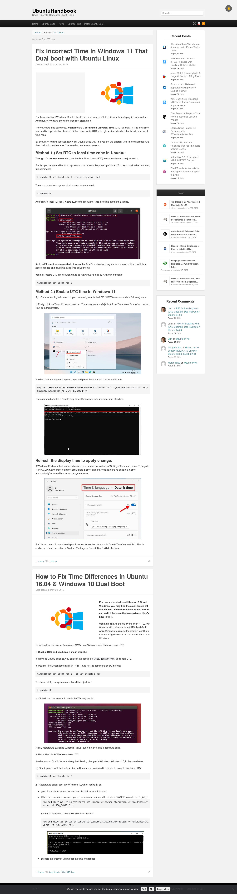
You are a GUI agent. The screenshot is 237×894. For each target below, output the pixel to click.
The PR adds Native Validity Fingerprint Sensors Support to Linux (185, 171)
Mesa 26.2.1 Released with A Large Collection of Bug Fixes (186, 74)
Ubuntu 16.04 (59, 872)
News (61, 23)
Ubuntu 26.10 (48, 23)
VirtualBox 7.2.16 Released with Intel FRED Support (184, 158)
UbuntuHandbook (54, 10)
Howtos (41, 561)
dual (51, 872)
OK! (144, 889)
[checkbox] (228, 8)
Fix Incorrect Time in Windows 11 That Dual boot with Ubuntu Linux (91, 54)
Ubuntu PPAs (74, 23)
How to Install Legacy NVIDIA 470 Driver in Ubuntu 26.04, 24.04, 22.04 (183, 350)
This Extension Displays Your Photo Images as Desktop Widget (185, 116)
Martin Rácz (174, 362)
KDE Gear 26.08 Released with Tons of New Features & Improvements (185, 102)
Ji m (170, 308)
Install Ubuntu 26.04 (94, 23)
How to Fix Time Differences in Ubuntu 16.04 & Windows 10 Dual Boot (91, 580)
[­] (118, 1)
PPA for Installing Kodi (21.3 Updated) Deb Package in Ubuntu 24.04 (184, 311)
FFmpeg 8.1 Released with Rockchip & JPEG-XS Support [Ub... (184, 263)
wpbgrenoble (174, 347)
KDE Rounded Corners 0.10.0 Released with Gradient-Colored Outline (183, 62)
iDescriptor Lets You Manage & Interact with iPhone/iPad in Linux (185, 47)
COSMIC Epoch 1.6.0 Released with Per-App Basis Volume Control (185, 145)
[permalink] (148, 561)
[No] (233, 889)
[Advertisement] (60, 92)
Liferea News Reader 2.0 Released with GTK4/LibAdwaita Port (183, 131)
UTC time (53, 561)
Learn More (163, 889)
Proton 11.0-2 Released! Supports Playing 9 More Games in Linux (183, 87)
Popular (181, 192)
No (151, 889)
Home (35, 23)
